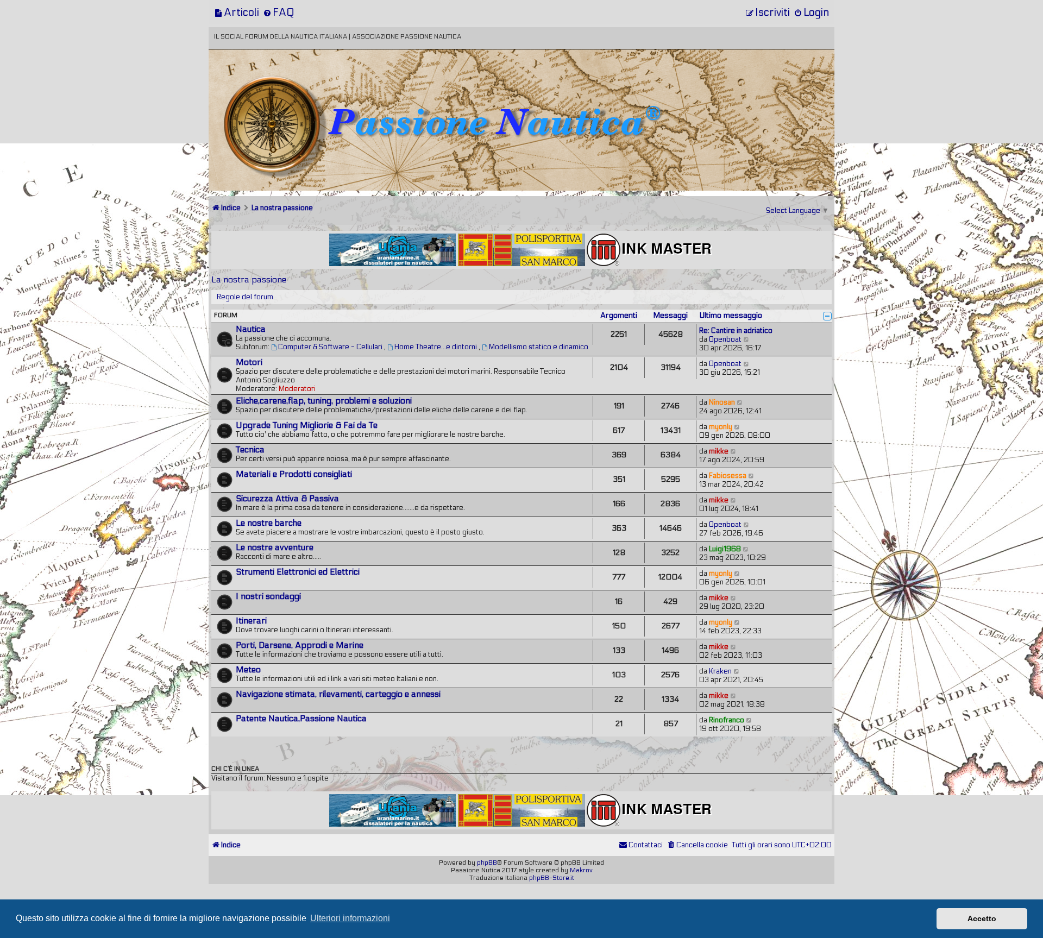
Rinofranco (726, 720)
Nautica (251, 329)
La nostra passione (248, 279)
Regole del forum (245, 297)
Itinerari (251, 621)
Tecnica (250, 450)
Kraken (720, 671)
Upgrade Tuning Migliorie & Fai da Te (307, 425)
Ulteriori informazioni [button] (350, 918)
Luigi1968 (725, 549)
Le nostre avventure (274, 547)
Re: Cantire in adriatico (735, 330)
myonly (720, 427)
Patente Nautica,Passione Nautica (301, 718)
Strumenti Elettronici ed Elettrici (298, 572)
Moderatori (297, 389)
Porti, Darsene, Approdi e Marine (299, 645)
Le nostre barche (268, 523)
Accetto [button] (981, 918)
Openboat (725, 339)
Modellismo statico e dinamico (538, 347)
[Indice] (284, 85)
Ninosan (722, 402)
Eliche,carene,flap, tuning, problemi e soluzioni (324, 401)
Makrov (581, 870)
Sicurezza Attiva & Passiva (287, 498)
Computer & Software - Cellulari (331, 347)
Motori (249, 362)
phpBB (487, 862)
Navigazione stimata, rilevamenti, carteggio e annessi (338, 694)
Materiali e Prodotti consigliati (294, 474)
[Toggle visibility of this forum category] (827, 316)
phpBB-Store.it (551, 878)
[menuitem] (236, 12)
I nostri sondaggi (268, 596)
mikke (718, 451)
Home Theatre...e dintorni (436, 347)
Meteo (248, 670)
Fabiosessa (727, 475)
